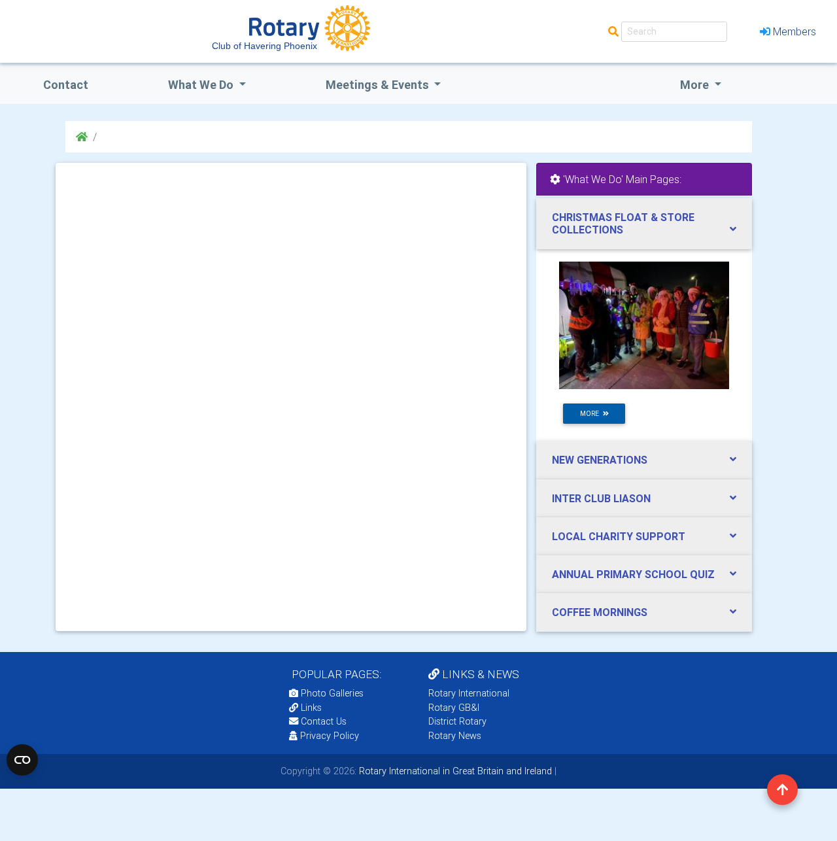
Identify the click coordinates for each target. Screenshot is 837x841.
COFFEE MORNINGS (599, 612)
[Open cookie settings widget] (22, 760)
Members (794, 31)
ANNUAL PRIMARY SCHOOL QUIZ (633, 574)
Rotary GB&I (453, 707)
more (591, 413)
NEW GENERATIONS (599, 459)
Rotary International (468, 693)
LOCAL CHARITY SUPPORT (618, 536)
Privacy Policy (329, 736)
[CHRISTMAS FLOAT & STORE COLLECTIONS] (644, 325)
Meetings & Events (379, 84)
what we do (202, 84)
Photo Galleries (331, 693)
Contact (65, 84)
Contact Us (322, 721)
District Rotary (457, 721)
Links (311, 707)
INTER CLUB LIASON (601, 498)
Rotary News (454, 736)
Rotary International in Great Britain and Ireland (454, 771)
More (695, 84)
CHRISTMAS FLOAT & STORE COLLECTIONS (623, 223)
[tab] (644, 223)
